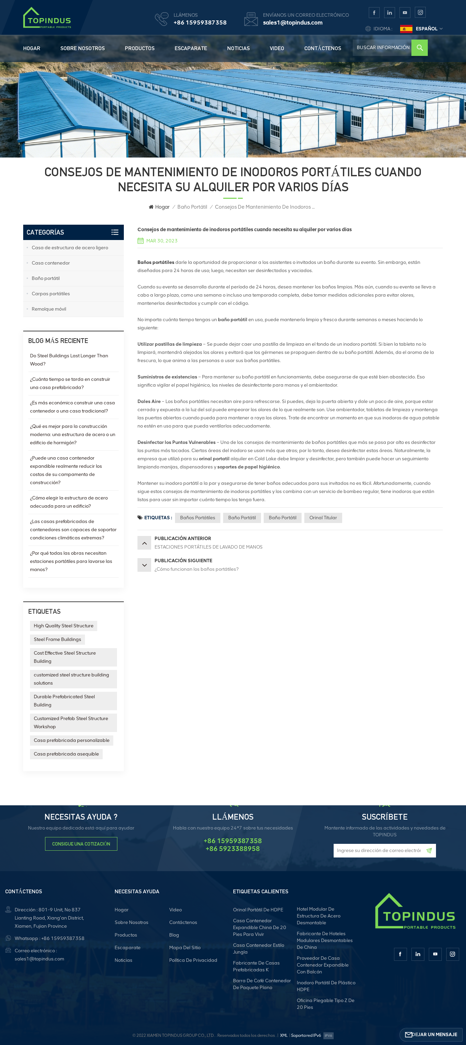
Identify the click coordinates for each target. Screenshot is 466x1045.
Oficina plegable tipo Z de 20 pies (325, 1004)
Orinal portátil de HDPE (258, 910)
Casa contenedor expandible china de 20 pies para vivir (259, 927)
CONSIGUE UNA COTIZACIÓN (81, 844)
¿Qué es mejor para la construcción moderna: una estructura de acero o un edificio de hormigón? (72, 434)
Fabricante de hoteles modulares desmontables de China (325, 940)
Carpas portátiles (51, 294)
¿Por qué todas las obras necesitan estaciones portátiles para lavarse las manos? (71, 561)
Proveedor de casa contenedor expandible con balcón (323, 965)
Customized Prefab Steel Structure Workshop (71, 723)
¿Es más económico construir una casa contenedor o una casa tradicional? (72, 407)
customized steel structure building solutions (71, 679)
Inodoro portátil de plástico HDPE (326, 986)
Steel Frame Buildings (57, 639)
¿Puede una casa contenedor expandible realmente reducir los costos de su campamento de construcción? (66, 470)
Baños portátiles (197, 518)
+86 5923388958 (233, 849)
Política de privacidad (193, 960)
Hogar (31, 48)
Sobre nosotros (82, 48)
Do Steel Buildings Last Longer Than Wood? (69, 360)
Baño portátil (192, 207)
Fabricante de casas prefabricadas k (256, 966)
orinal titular (323, 518)
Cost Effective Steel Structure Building (65, 657)
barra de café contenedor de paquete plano (262, 984)
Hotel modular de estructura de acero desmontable (318, 916)
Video (277, 48)
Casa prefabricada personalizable (72, 740)
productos (140, 48)
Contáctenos (322, 48)
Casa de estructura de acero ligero (70, 248)
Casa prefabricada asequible (66, 754)
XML (284, 1035)
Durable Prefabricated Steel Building (64, 701)
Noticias (238, 48)
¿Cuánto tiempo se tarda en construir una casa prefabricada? (70, 383)
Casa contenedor (51, 263)
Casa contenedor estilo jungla (258, 948)
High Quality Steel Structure (63, 626)
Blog (174, 935)
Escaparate (191, 48)
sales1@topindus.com (293, 22)
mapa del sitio (185, 948)
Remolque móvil (49, 309)
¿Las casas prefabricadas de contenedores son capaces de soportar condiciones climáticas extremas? (73, 530)
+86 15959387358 (200, 22)
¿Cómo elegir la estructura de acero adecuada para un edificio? (69, 502)
